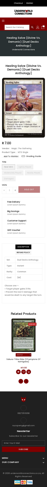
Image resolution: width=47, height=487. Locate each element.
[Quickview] (18, 372)
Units (4, 185)
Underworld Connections (23, 49)
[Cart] (43, 27)
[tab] (23, 247)
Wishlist (29, 3)
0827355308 (23, 413)
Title (4, 162)
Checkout (18, 3)
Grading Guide (33, 156)
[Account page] (37, 27)
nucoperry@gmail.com (23, 425)
